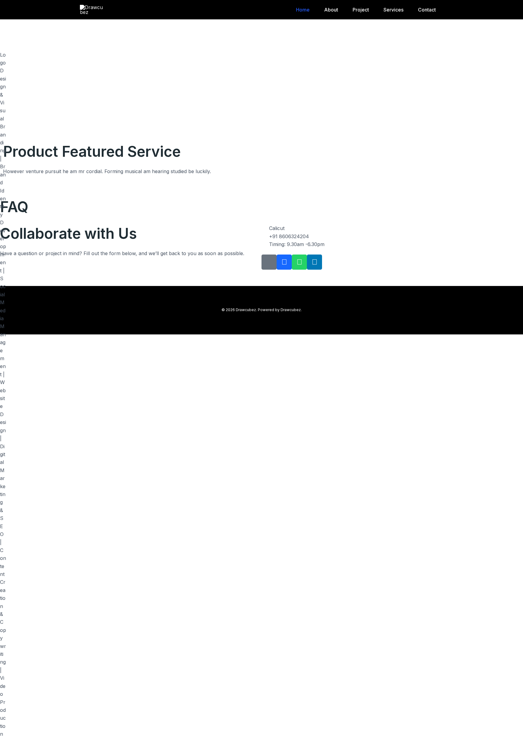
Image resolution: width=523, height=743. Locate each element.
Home (303, 10)
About (331, 10)
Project (361, 10)
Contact (427, 10)
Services (393, 10)
